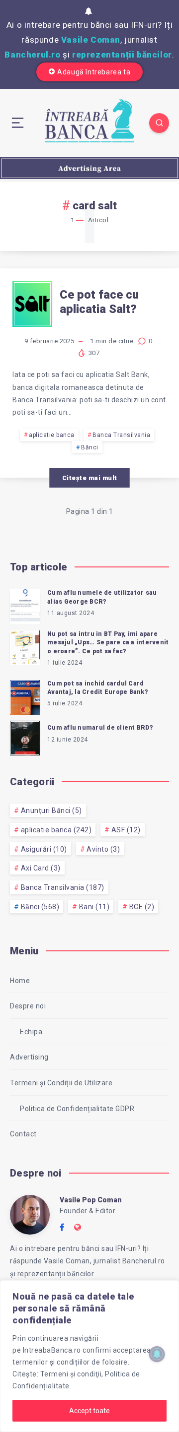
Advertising (29, 1057)
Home (20, 981)
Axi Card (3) (41, 868)
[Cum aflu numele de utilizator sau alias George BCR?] (25, 605)
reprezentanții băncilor (122, 55)
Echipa (31, 1032)
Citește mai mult (89, 478)
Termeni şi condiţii (71, 1374)
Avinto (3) (103, 849)
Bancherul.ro (32, 55)
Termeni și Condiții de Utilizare (61, 1083)
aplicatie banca (52, 435)
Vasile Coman (90, 40)
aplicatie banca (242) (56, 830)
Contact (23, 1134)
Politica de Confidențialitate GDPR (77, 1109)
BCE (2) (142, 907)
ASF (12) (126, 830)
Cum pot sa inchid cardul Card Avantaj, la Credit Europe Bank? (97, 687)
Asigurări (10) (44, 849)
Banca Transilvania (121, 435)
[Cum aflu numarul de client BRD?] (25, 736)
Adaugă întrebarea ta (93, 72)
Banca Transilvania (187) (62, 887)
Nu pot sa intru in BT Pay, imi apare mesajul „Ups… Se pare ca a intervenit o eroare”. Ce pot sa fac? (108, 642)
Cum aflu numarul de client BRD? (100, 727)
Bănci (89, 447)
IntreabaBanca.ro (52, 1350)
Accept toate (89, 1411)
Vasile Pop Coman (91, 1200)
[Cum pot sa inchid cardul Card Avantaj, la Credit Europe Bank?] (25, 696)
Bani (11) (94, 907)
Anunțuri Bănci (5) (51, 810)
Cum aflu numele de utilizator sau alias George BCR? (102, 597)
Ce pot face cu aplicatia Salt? (99, 302)
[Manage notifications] (157, 1354)
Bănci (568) (40, 907)
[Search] (159, 123)
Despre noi (28, 1006)
